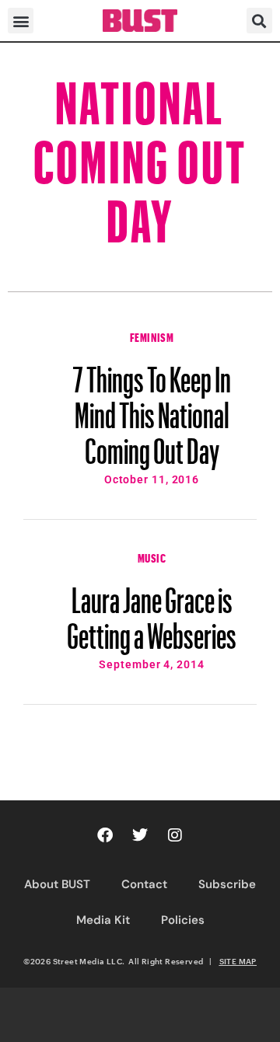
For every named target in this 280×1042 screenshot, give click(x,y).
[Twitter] (140, 835)
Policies (183, 920)
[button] (20, 20)
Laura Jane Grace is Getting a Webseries (151, 611)
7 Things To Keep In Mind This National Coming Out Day (151, 408)
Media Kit (103, 920)
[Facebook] (105, 835)
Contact (144, 884)
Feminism (152, 335)
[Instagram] (175, 835)
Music (152, 556)
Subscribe (227, 884)
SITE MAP (238, 961)
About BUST (57, 884)
